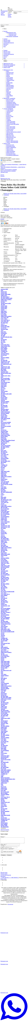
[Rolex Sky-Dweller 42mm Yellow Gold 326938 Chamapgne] (15, 194)
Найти (5, 61)
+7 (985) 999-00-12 (14, 877)
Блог (4, 46)
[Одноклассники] (4, 223)
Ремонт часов (6, 67)
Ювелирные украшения (12, 36)
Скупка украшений (8, 66)
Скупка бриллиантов (8, 42)
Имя (2, 829)
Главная (5, 38)
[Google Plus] (7, 223)
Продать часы (6, 40)
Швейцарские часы (11, 32)
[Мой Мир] (6, 223)
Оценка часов (6, 41)
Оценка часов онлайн (10, 15)
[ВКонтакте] (1, 223)
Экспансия (10, 904)
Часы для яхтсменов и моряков (8, 170)
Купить (2, 219)
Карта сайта (3, 878)
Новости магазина (6, 160)
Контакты (5, 44)
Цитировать (6, 829)
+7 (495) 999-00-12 (5, 877)
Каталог (5, 31)
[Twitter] (3, 223)
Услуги (5, 45)
